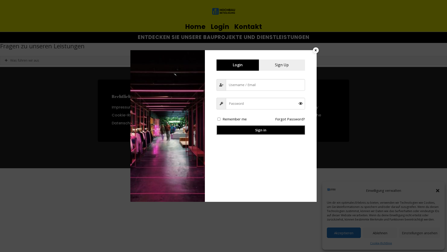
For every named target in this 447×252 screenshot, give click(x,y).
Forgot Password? (290, 119)
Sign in (260, 130)
